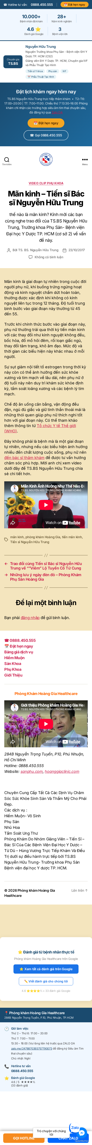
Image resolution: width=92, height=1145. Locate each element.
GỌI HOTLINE (23, 1138)
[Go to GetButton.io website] (82, 1141)
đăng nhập (30, 617)
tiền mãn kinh (72, 537)
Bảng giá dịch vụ (18, 652)
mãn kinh (17, 537)
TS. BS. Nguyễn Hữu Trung (38, 250)
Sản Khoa (12, 663)
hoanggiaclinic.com (62, 771)
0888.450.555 (42, 5)
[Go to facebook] (81, 1132)
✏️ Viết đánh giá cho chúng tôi (46, 981)
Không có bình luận (49, 257)
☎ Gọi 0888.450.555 (46, 135)
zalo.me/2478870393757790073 (31, 1048)
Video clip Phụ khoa (46, 183)
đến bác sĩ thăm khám (24, 457)
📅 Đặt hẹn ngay (74, 4)
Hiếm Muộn (14, 658)
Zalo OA (57, 112)
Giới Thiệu (13, 675)
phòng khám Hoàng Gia (42, 537)
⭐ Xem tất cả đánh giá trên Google (45, 969)
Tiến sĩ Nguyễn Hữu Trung (29, 542)
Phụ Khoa (12, 669)
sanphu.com (32, 771)
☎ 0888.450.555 (20, 640)
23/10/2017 (76, 250)
